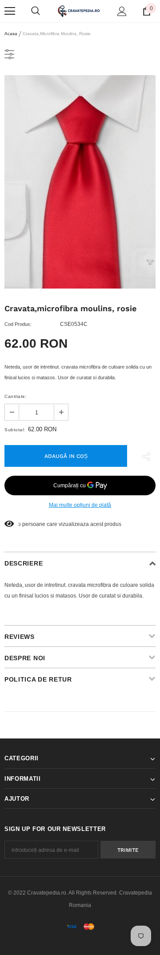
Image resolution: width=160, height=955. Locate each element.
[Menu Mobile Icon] (9, 11)
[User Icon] (122, 11)
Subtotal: (14, 429)
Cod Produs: (18, 324)
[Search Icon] (35, 11)
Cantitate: (15, 396)
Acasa (10, 33)
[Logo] (79, 11)
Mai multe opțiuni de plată (80, 505)
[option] (80, 182)
